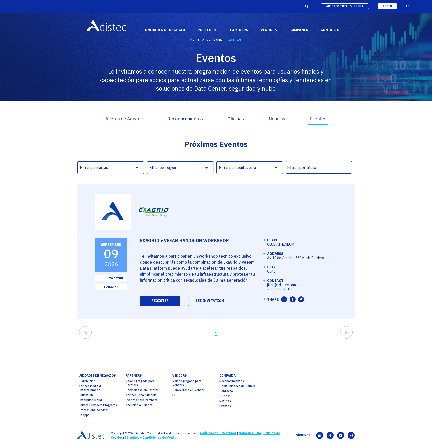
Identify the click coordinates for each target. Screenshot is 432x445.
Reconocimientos (185, 119)
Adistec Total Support (141, 395)
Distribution (87, 381)
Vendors (179, 376)
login (387, 6)
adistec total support (345, 6)
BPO (175, 395)
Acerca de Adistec (124, 119)
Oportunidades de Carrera (238, 386)
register (160, 300)
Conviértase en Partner (142, 390)
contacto (330, 30)
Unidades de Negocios (97, 376)
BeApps (84, 415)
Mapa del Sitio (250, 433)
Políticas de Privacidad (218, 433)
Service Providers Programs (98, 405)
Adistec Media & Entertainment (90, 388)
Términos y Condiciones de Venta (150, 438)
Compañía (214, 40)
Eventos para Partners (141, 400)
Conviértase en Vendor (188, 390)
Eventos (318, 119)
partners (134, 376)
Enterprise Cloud (90, 400)
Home (195, 40)
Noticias (277, 119)
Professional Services (94, 410)
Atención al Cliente (139, 405)
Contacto (226, 391)
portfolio (208, 30)
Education (86, 395)
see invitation (210, 300)
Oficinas (236, 119)
